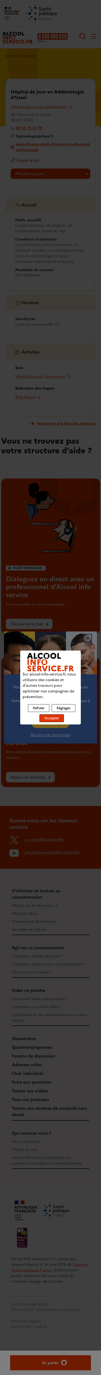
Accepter (51, 718)
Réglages (63, 708)
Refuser (38, 708)
